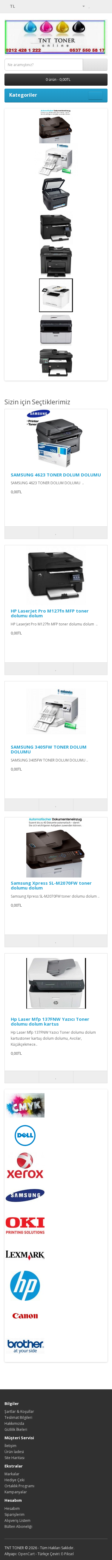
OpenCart (26, 1553)
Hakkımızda (14, 1423)
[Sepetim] (95, 5)
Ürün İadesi (14, 1451)
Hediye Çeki (14, 1479)
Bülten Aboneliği (18, 1526)
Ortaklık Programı (19, 1486)
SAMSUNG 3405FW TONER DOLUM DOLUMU (49, 749)
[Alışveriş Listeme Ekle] (56, 533)
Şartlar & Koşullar (19, 1411)
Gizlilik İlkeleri (15, 1429)
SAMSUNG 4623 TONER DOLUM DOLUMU (56, 475)
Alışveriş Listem (17, 1520)
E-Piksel (67, 1553)
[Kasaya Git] (103, 5)
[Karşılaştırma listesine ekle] (90, 533)
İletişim (10, 1445)
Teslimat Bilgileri (18, 1417)
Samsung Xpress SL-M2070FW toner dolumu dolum (51, 885)
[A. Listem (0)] (89, 5)
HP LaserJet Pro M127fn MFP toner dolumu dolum (50, 613)
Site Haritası (14, 1457)
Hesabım (12, 1508)
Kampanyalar (15, 1492)
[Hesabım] (81, 5)
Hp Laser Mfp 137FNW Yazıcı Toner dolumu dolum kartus (50, 1021)
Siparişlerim (14, 1514)
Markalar (11, 1473)
